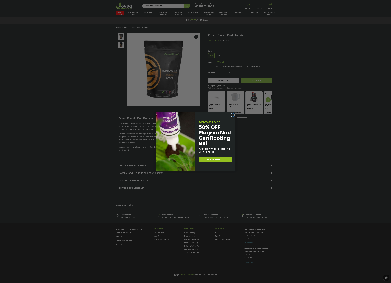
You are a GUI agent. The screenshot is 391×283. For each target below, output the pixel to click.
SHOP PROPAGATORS (215, 159)
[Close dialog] (232, 115)
